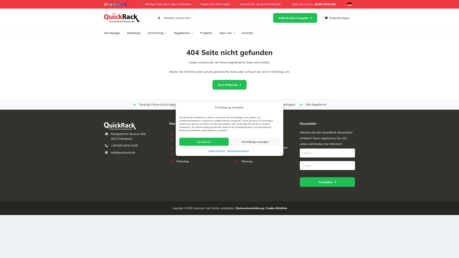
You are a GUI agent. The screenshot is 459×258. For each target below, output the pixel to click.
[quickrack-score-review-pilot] (115, 4)
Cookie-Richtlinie (216, 150)
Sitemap (247, 161)
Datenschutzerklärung (238, 150)
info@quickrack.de (123, 152)
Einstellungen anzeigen (255, 141)
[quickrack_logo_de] (122, 14)
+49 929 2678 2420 (324, 4)
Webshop (182, 161)
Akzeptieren (204, 141)
